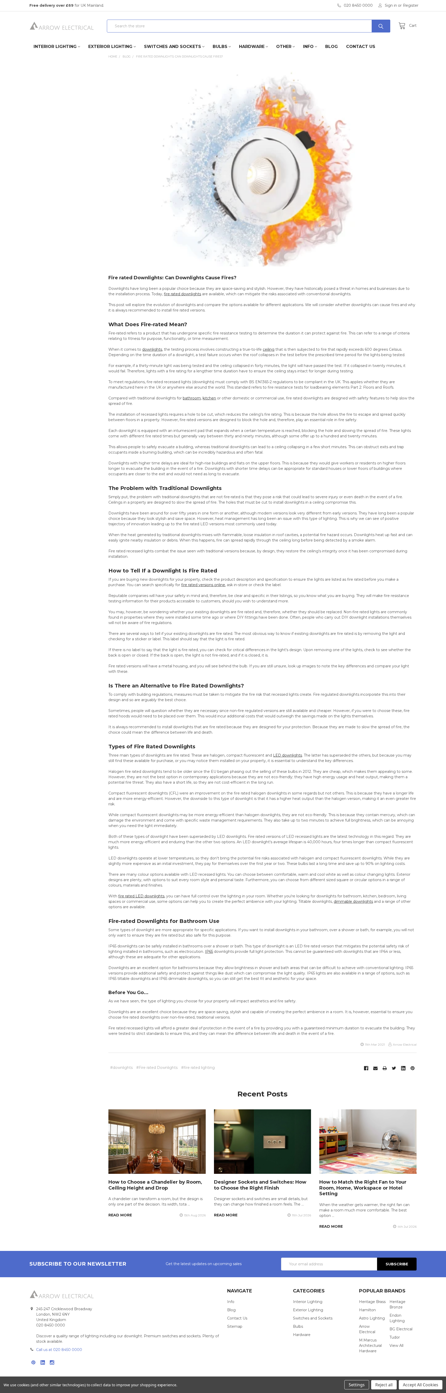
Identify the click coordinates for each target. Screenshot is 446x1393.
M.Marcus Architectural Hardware (370, 1345)
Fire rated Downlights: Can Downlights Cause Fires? (172, 278)
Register (410, 5)
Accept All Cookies (420, 1385)
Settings (357, 1385)
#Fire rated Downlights (157, 1067)
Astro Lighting (372, 1318)
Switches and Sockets (172, 46)
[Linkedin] (403, 1068)
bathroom (192, 398)
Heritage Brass (372, 1301)
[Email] (375, 1068)
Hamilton (367, 1310)
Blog (331, 46)
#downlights (121, 1067)
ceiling (268, 349)
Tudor (394, 1337)
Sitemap (234, 1326)
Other (283, 46)
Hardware (252, 46)
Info (308, 46)
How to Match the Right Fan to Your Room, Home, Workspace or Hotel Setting (363, 1188)
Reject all (384, 1385)
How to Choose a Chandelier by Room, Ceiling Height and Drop (155, 1185)
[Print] (385, 1068)
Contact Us (360, 46)
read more (120, 1215)
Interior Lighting (55, 46)
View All (396, 1345)
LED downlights (287, 755)
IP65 (209, 951)
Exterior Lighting (110, 46)
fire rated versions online (203, 585)
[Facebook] (366, 1068)
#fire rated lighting (198, 1067)
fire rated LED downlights (141, 896)
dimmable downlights (353, 901)
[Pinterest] (413, 1068)
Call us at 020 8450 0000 (59, 1349)
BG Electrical (400, 1329)
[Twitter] (394, 1068)
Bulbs (220, 46)
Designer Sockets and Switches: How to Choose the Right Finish (260, 1185)
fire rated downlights (182, 294)
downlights (152, 349)
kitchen (209, 398)
